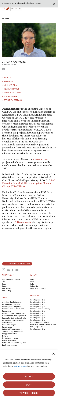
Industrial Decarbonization (12, 329)
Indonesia (34, 286)
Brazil (32, 282)
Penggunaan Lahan (9, 334)
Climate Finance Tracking (40, 309)
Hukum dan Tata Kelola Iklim (13, 313)
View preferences (29, 393)
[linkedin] (8, 270)
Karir (4, 284)
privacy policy (20, 366)
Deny (29, 385)
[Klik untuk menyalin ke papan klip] (3, 69)
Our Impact (6, 288)
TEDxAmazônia (22, 222)
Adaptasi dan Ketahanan (12, 302)
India (32, 279)
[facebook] (12, 270)
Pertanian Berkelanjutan (11, 304)
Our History (6, 291)
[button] (53, 353)
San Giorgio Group (37, 327)
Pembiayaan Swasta (10, 338)
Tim (3, 282)
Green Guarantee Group (39, 322)
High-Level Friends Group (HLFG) (43, 324)
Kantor (4, 286)
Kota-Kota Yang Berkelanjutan (14, 343)
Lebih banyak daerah (38, 288)
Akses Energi (7, 322)
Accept (29, 376)
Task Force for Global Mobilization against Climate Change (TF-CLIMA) (29, 183)
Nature (5, 336)
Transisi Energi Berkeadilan (12, 331)
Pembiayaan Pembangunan (13, 320)
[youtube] (16, 270)
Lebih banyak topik (9, 345)
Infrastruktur (7, 327)
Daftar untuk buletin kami (17, 264)
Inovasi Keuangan (9, 325)
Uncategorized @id (37, 300)
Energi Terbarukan (9, 340)
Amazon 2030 (40, 159)
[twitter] (3, 269)
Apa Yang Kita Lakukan (11, 279)
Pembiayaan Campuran (11, 306)
